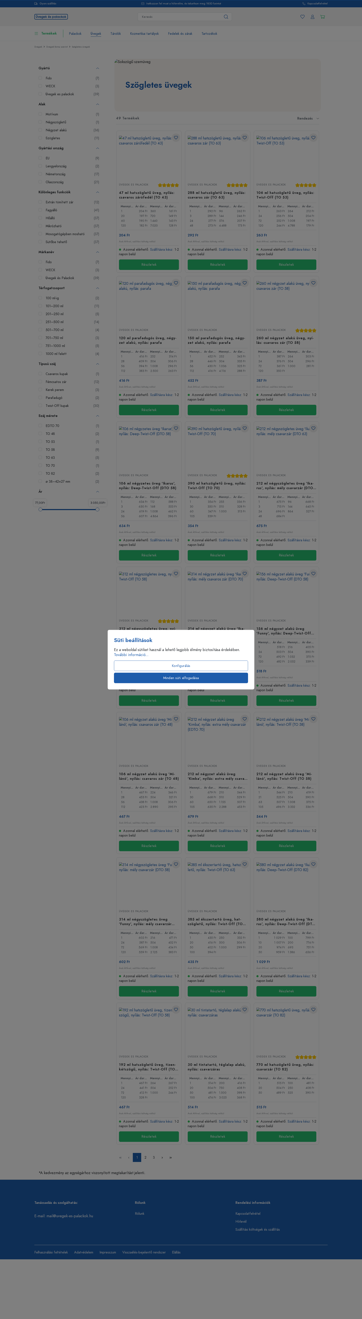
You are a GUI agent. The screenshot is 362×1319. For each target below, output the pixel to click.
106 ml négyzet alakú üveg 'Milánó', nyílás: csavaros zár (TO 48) (149, 776)
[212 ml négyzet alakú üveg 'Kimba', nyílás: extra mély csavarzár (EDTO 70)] (218, 738)
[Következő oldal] (162, 1157)
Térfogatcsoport (52, 288)
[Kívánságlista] (302, 17)
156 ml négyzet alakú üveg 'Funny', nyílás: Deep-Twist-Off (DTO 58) (283, 631)
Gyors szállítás (48, 3)
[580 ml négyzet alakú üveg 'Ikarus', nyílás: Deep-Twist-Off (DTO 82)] (286, 883)
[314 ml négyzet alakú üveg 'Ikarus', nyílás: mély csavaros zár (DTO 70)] (218, 592)
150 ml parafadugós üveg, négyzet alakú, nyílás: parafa (216, 340)
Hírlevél (241, 1221)
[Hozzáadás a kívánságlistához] (176, 137)
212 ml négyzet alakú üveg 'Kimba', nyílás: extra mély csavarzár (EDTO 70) (217, 776)
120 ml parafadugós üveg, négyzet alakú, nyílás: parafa (147, 340)
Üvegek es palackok (134, 184)
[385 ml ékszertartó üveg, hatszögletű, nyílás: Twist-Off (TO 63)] (218, 883)
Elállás (176, 1252)
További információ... (131, 654)
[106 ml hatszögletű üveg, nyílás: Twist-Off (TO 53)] (286, 156)
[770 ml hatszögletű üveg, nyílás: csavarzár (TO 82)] (286, 1028)
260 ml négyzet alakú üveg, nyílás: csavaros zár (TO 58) (285, 340)
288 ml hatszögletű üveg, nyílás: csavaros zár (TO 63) (217, 195)
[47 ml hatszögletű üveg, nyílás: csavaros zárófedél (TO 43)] (149, 156)
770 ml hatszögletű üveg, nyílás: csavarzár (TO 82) (285, 1066)
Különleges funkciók (55, 192)
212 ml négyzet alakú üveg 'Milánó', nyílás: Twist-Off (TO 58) (284, 776)
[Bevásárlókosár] (323, 17)
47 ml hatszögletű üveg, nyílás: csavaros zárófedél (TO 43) (147, 195)
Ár (40, 491)
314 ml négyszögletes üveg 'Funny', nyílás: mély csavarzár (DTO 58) (145, 921)
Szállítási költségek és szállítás (257, 1229)
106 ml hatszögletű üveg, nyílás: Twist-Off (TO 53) (285, 195)
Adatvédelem (83, 1252)
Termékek (49, 33)
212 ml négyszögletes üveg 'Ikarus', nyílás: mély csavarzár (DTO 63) (285, 485)
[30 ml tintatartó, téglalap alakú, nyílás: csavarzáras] (218, 1028)
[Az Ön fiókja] (313, 17)
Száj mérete (48, 416)
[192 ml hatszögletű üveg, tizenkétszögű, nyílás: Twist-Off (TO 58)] (149, 1028)
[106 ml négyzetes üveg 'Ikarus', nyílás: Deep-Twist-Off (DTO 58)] (149, 447)
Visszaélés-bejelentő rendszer (144, 1252)
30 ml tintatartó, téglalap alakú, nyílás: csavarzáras (217, 1066)
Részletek (149, 264)
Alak (42, 104)
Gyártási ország (51, 148)
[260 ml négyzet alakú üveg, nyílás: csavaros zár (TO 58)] (286, 302)
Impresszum (108, 1252)
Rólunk (139, 1213)
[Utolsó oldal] (170, 1157)
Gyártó (44, 68)
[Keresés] (226, 17)
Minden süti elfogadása (181, 678)
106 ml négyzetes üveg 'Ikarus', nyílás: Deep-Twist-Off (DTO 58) (147, 485)
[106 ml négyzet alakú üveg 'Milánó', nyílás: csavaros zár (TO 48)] (149, 738)
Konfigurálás (181, 665)
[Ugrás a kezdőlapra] (51, 16)
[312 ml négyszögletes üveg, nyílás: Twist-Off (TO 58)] (149, 592)
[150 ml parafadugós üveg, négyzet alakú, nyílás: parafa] (218, 302)
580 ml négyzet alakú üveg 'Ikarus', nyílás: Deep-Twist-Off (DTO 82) (285, 921)
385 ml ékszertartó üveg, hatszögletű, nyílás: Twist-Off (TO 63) (215, 921)
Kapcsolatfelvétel (318, 3)
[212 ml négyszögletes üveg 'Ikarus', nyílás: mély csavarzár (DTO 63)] (286, 447)
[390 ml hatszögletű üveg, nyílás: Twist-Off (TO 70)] (218, 447)
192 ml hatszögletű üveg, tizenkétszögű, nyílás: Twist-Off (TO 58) (147, 1066)
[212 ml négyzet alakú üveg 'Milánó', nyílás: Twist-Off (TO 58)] (286, 738)
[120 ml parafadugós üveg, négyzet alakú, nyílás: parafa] (149, 302)
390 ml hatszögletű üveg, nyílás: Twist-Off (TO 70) (217, 485)
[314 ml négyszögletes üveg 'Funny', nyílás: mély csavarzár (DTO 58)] (149, 883)
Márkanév (46, 252)
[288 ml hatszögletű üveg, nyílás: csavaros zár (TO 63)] (218, 156)
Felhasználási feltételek (51, 1252)
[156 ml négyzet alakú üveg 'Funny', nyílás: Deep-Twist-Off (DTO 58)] (286, 592)
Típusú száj (47, 364)
